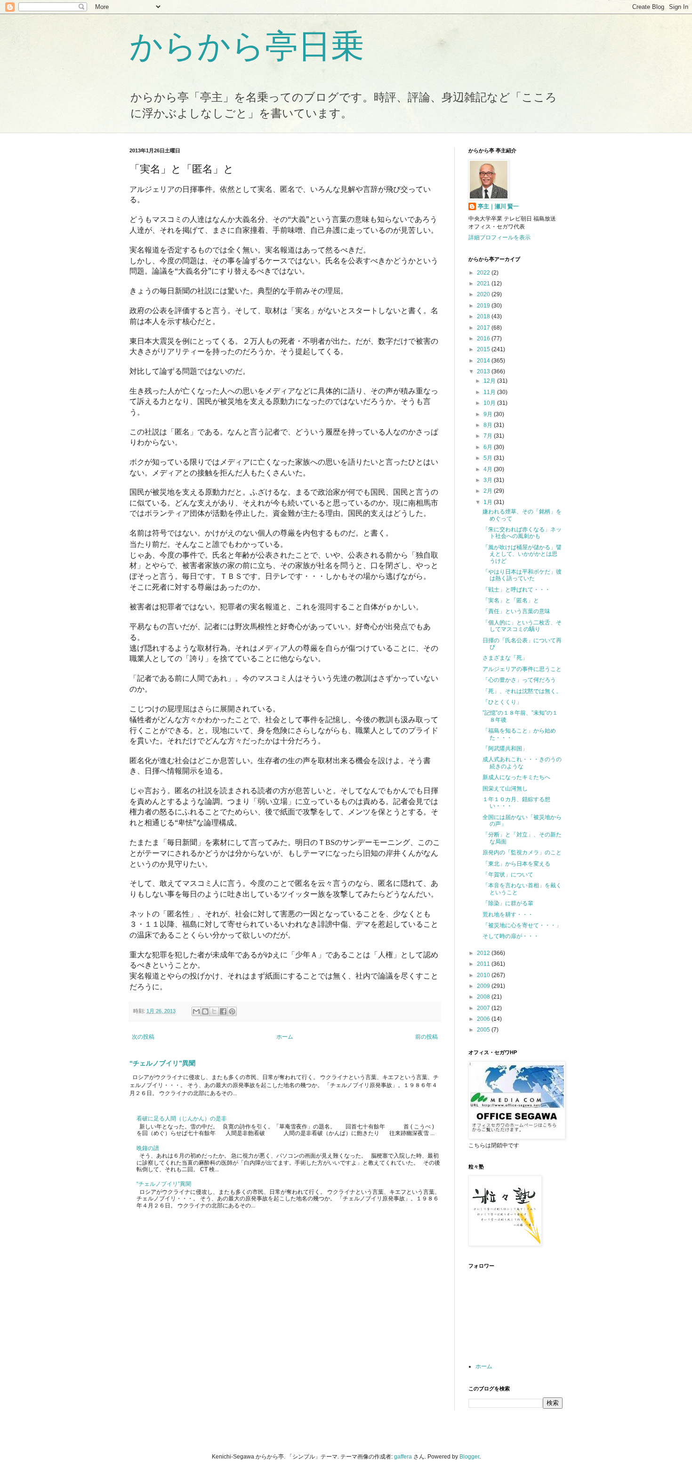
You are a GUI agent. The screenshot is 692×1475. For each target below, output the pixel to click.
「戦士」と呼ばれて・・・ (516, 589)
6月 (488, 447)
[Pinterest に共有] (232, 1011)
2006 (484, 1019)
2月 (488, 491)
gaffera (403, 1456)
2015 (484, 349)
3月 (488, 480)
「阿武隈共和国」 (505, 748)
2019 (484, 305)
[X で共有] (214, 1011)
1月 (488, 502)
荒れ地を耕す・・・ (508, 914)
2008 (484, 997)
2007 (484, 1008)
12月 (490, 381)
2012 (484, 953)
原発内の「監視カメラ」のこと (522, 852)
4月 (488, 469)
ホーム (284, 1036)
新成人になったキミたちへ (516, 777)
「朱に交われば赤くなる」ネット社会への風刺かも (522, 532)
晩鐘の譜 (148, 1148)
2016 (484, 338)
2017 (484, 327)
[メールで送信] (196, 1011)
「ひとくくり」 (502, 702)
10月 (490, 403)
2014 (484, 360)
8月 (488, 425)
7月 (488, 436)
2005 (484, 1029)
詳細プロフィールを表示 (499, 237)
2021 (484, 283)
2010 (484, 975)
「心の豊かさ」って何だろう (519, 680)
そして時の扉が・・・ (511, 936)
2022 (484, 272)
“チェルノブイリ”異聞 (162, 1063)
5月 (488, 458)
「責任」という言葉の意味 (516, 611)
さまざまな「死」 (505, 658)
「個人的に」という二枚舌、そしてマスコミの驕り (522, 625)
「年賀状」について (508, 874)
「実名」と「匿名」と (511, 600)
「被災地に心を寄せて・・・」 (522, 925)
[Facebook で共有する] (223, 1011)
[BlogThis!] (205, 1011)
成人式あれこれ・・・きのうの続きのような (522, 762)
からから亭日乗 (246, 46)
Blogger (469, 1456)
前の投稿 (426, 1036)
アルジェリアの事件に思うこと (522, 669)
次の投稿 (143, 1036)
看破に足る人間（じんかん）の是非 (182, 1118)
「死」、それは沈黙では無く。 (522, 691)
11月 (490, 392)
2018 (484, 316)
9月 (488, 414)
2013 (484, 371)
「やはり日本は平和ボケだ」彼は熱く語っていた (522, 575)
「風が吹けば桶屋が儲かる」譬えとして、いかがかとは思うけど (522, 554)
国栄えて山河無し (505, 788)
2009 (484, 986)
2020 (484, 294)
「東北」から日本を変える (516, 863)
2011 (484, 964)
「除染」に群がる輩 (508, 903)
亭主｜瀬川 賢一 (498, 206)
